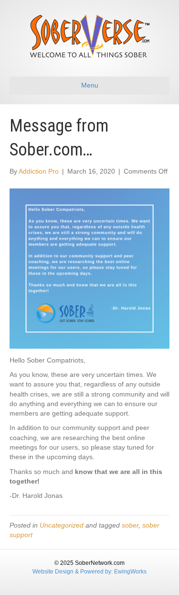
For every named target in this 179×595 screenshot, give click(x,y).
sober (130, 525)
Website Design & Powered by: (73, 571)
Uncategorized (62, 525)
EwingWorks (130, 571)
